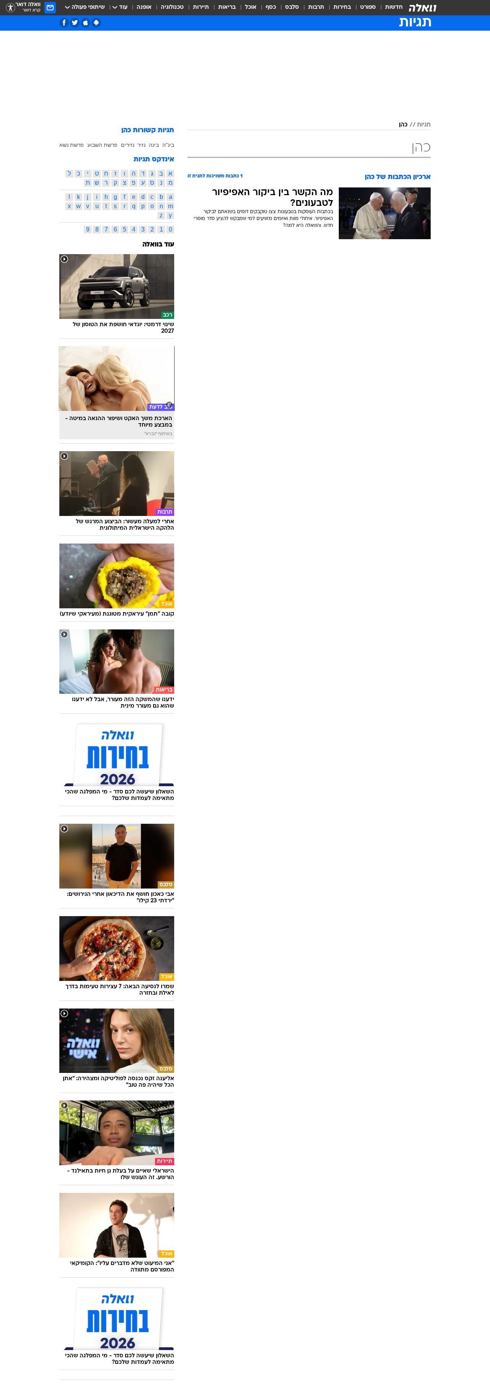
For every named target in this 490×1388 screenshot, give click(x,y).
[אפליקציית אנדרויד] (96, 23)
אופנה (144, 7)
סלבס (292, 7)
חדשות (394, 7)
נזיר (141, 145)
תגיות (424, 125)
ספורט (368, 7)
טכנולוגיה (172, 7)
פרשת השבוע (102, 145)
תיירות (201, 7)
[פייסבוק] (64, 23)
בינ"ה (168, 145)
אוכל (250, 7)
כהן (403, 125)
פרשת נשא (71, 145)
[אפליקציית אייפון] (85, 23)
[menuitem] (389, 7)
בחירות (342, 7)
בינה (154, 145)
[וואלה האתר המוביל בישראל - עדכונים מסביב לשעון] (422, 7)
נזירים (127, 145)
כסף (271, 7)
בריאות (227, 7)
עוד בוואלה (158, 244)
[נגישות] (10, 8)
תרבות (316, 7)
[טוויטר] (75, 23)
